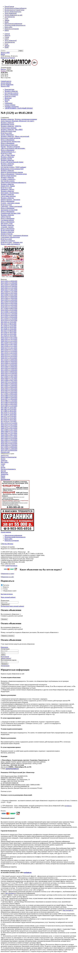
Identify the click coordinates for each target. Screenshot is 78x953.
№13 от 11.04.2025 (9, 400)
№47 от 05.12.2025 (9, 342)
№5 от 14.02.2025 (8, 414)
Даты (6, 101)
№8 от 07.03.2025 (8, 409)
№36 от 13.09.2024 (9, 448)
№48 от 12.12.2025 (9, 341)
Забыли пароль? (6, 658)
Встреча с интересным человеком (26, 119)
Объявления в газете (9, 591)
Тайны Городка (6, 216)
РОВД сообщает (21, 167)
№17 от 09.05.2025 (9, 394)
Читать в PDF (5, 52)
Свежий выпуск (6, 81)
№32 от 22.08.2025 (9, 368)
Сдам (2, 465)
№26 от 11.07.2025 (9, 378)
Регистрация (5, 656)
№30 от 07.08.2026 (9, 286)
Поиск (7, 6)
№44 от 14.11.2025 (9, 347)
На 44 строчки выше (7, 230)
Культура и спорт (10, 96)
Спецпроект (8, 103)
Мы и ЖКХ (19, 129)
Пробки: (3, 71)
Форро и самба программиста (10, 244)
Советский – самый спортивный (11, 206)
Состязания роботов (7, 220)
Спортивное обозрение (20, 235)
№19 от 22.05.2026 (9, 305)
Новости (23, 8)
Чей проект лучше (7, 223)
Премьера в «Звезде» (7, 189)
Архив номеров (6, 83)
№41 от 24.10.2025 (9, 353)
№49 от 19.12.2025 (9, 339)
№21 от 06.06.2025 (9, 387)
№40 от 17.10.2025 (9, 354)
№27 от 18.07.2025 (9, 377)
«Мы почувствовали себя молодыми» (13, 148)
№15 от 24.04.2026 (9, 312)
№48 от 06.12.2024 (9, 428)
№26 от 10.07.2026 (9, 293)
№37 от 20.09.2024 (9, 447)
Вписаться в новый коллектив (10, 138)
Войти (7, 30)
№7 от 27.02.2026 (8, 325)
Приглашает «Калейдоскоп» (10, 193)
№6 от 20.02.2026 (8, 327)
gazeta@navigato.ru (11, 565)
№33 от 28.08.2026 (9, 281)
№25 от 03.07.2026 (9, 295)
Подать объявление (11, 11)
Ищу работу (5, 462)
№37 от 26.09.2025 (9, 359)
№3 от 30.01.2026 (8, 332)
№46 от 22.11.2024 (9, 431)
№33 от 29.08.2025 (9, 366)
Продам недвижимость (8, 469)
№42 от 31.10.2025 (9, 351)
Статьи (22, 10)
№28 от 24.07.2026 (9, 289)
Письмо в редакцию (13, 146)
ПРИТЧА (18, 126)
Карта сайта (8, 27)
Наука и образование (11, 94)
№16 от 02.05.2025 (9, 395)
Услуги (3, 459)
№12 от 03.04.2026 (9, 317)
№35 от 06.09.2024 (9, 450)
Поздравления (5, 479)
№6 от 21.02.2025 (8, 412)
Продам (3, 471)
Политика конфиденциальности (15, 25)
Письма (7, 99)
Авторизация (5, 666)
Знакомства (4, 474)
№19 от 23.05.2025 (9, 390)
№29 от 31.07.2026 (9, 288)
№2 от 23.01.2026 (8, 334)
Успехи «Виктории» (7, 134)
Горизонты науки (21, 174)
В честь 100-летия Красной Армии (12, 162)
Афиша (7, 20)
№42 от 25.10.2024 (9, 438)
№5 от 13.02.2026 (8, 329)
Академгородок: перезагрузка (10, 141)
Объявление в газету (7, 573)
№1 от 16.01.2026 (8, 336)
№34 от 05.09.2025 (9, 365)
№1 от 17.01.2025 (8, 421)
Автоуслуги (4, 455)
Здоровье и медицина (12, 106)
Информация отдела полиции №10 (12, 169)
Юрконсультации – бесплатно (10, 199)
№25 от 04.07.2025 (9, 380)
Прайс (7, 22)
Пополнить (4, 647)
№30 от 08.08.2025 (9, 371)
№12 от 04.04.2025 (9, 402)
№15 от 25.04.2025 (9, 397)
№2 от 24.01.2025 (8, 419)
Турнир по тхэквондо (8, 240)
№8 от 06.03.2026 (8, 324)
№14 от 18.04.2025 (9, 399)
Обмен (3, 477)
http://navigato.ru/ (10, 893)
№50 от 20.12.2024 (9, 424)
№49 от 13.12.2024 (9, 426)
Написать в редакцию (12, 29)
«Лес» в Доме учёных (8, 155)
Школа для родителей (22, 136)
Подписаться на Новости (13, 8)
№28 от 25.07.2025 (9, 375)
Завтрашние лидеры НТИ (9, 210)
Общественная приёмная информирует (13, 182)
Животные (8, 98)
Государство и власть (11, 93)
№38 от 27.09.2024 (9, 445)
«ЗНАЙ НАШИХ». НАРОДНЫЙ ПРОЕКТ (19, 108)
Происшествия (9, 89)
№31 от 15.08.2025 (9, 370)
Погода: (3, 69)
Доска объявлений (11, 13)
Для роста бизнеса (7, 165)
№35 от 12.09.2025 (9, 363)
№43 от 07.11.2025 (9, 349)
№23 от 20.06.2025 (9, 383)
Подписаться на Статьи (12, 10)
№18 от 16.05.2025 (9, 392)
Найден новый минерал (8, 175)
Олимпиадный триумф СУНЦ (10, 213)
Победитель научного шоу (9, 145)
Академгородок (10, 17)
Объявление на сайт (7, 577)
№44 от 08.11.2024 (9, 435)
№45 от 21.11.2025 (9, 346)
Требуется (4, 460)
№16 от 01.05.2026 (9, 310)
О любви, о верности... (8, 179)
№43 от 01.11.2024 (9, 436)
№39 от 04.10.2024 (9, 443)
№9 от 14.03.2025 (8, 407)
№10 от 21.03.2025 (9, 406)
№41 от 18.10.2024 (9, 440)
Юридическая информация (13, 23)
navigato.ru (68, 805)
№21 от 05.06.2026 (9, 301)
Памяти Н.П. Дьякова (8, 186)
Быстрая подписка (7, 594)
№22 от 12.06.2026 (9, 300)
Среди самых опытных (8, 196)
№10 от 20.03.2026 (9, 320)
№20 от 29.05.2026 (9, 303)
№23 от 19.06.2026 (9, 298)
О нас (6, 18)
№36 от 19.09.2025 (9, 361)
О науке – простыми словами (10, 203)
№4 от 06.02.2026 (8, 330)
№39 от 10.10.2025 (9, 356)
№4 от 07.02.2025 (8, 416)
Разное (3, 476)
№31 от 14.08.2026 (9, 284)
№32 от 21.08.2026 (9, 283)
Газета (19, 11)
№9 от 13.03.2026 (8, 322)
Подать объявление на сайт (13, 15)
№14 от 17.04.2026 (9, 313)
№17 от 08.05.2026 (9, 308)
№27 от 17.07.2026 (9, 291)
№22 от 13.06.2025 (9, 385)
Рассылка (6, 585)
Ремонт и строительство (8, 457)
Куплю (3, 467)
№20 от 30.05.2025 (9, 389)
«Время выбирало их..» (8, 152)
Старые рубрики (10, 105)
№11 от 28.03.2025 (9, 404)
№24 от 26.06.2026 (9, 296)
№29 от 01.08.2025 (9, 373)
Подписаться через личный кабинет (12, 606)
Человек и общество (11, 91)
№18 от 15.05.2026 (9, 306)
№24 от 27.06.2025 (9, 382)
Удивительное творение (8, 128)
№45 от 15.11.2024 (9, 433)
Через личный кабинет (8, 597)
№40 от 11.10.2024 (9, 442)
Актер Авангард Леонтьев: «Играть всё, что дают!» (17, 121)
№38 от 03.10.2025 (9, 358)
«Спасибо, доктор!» (7, 227)
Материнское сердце (7, 124)
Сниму (3, 464)
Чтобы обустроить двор (8, 131)
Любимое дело (18, 242)
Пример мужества (6, 234)
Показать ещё (5, 452)
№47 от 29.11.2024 (9, 430)
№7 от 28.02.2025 (8, 411)
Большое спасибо (6, 158)
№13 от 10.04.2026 (9, 315)
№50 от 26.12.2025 (9, 337)
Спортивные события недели (10, 237)
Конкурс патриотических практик (12, 172)
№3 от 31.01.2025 (8, 418)
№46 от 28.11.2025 (9, 344)
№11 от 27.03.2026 (9, 318)
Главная (11, 6)
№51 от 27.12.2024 (9, 423)
